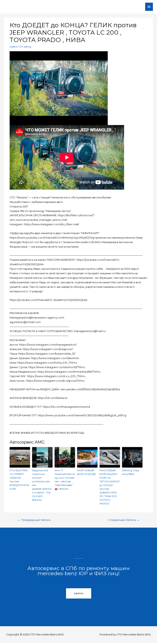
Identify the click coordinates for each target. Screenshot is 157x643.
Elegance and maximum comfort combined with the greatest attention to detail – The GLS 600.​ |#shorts (42, 485)
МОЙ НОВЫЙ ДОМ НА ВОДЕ (86, 472)
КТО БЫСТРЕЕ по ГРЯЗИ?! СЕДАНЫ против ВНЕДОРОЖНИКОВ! (19, 479)
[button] (78, 593)
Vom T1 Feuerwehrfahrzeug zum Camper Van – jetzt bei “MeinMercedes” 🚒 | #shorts (65, 479)
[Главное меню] (149, 7)
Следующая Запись (124, 519)
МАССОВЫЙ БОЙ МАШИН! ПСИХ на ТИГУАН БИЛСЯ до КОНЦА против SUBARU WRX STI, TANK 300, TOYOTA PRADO (109, 487)
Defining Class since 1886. (130, 472)
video (13, 46)
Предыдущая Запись (33, 519)
